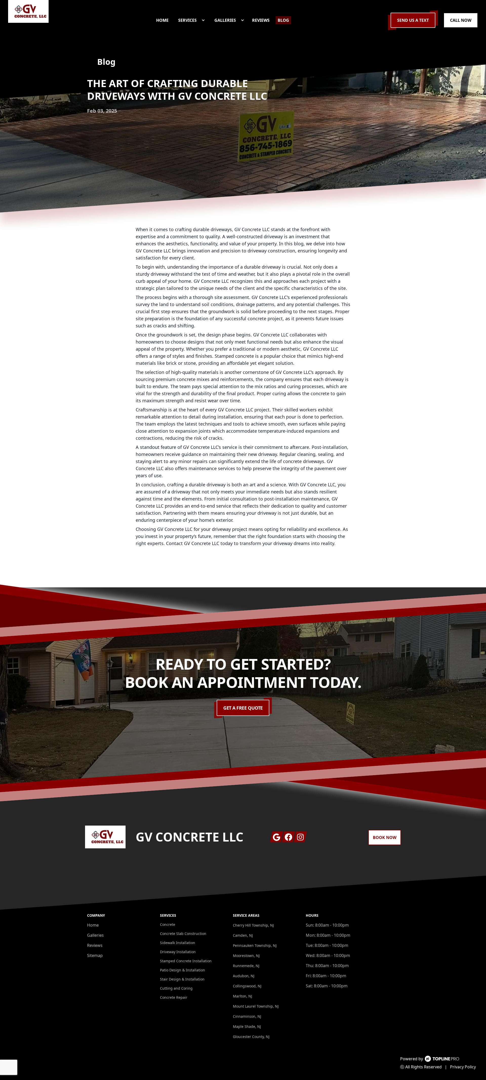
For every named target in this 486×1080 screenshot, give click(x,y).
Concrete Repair (173, 997)
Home (93, 925)
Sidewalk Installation (177, 942)
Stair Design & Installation (182, 979)
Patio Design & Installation (182, 970)
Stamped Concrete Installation (186, 960)
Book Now (384, 837)
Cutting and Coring (176, 988)
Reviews (95, 945)
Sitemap (95, 955)
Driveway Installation (178, 951)
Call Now (460, 20)
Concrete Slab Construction (183, 933)
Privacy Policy (463, 1067)
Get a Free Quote (243, 708)
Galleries (95, 935)
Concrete (167, 924)
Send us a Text (413, 20)
